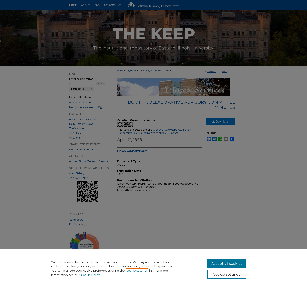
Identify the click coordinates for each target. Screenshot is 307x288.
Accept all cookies (226, 263)
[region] (153, 268)
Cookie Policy (90, 275)
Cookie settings (137, 270)
